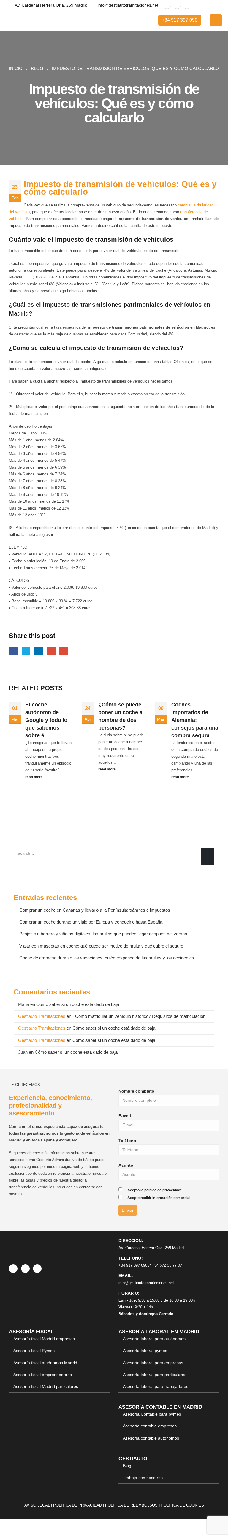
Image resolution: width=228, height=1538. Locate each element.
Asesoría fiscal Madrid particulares (45, 1386)
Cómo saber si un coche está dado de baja (77, 1004)
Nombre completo (136, 1091)
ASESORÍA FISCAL (31, 1332)
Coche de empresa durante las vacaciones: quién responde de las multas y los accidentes (106, 958)
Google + (51, 651)
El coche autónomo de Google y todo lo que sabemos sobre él (46, 720)
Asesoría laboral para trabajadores (155, 1386)
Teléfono (127, 1140)
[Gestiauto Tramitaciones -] (28, 20)
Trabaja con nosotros (143, 1477)
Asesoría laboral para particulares (154, 1374)
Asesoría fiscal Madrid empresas (44, 1338)
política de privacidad (162, 1190)
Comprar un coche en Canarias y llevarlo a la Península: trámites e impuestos (94, 910)
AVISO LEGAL (37, 1505)
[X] (177, 4)
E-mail (124, 1115)
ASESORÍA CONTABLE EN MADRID (160, 1407)
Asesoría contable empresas (150, 1426)
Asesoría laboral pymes (145, 1350)
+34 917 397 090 (179, 20)
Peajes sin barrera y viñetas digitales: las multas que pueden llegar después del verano (103, 934)
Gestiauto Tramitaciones (41, 1016)
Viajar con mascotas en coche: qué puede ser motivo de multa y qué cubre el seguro (101, 946)
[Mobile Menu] (216, 20)
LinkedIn (38, 651)
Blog (127, 1465)
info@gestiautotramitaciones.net (146, 1283)
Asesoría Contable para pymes (152, 1414)
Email (63, 651)
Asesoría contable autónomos (151, 1437)
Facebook (13, 651)
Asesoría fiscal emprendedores (42, 1374)
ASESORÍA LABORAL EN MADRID (158, 1332)
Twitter (26, 651)
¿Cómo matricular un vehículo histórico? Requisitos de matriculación (138, 1016)
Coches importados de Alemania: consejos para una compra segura (194, 720)
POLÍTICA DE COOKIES (182, 1505)
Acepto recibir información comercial (158, 1197)
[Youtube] (187, 4)
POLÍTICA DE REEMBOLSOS (131, 1505)
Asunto (125, 1165)
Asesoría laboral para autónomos (154, 1338)
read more (34, 777)
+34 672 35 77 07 (167, 1265)
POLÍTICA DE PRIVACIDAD (77, 1505)
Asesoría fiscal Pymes (34, 1350)
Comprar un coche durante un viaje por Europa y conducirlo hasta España (90, 922)
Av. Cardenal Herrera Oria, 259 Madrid (151, 1248)
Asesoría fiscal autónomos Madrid (45, 1362)
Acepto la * (154, 1190)
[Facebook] (167, 4)
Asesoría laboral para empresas (153, 1362)
